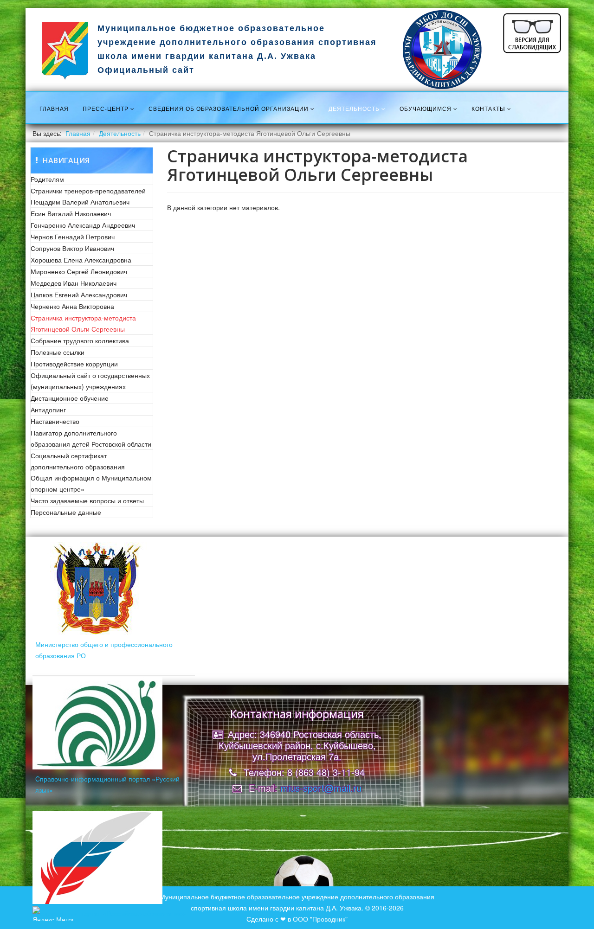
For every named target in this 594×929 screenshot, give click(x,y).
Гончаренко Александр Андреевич (83, 225)
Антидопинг (48, 409)
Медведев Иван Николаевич (73, 283)
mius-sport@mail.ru (321, 787)
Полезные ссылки (57, 352)
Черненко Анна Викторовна (72, 306)
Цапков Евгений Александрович (79, 294)
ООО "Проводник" (320, 918)
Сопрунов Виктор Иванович (72, 248)
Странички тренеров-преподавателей (88, 190)
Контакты (488, 108)
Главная (54, 108)
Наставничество (55, 421)
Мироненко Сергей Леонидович (79, 271)
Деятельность (354, 108)
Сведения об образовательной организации (228, 108)
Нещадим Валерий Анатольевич (80, 201)
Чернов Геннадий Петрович (73, 236)
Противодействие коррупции (74, 363)
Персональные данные (66, 512)
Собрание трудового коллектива (80, 340)
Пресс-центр (106, 108)
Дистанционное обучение (70, 398)
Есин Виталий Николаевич (71, 213)
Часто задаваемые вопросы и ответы (87, 500)
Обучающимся (426, 108)
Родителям (47, 179)
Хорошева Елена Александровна (81, 259)
